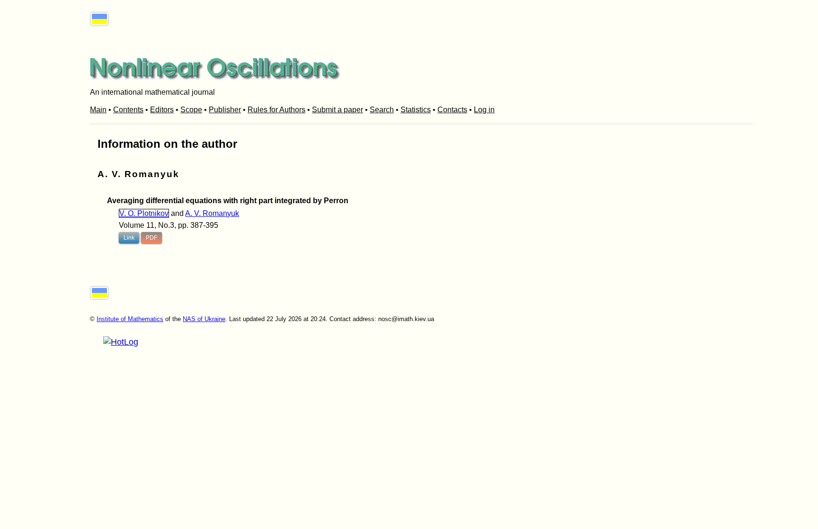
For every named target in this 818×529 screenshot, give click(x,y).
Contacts (452, 110)
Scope (191, 110)
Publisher (225, 110)
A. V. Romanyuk (212, 213)
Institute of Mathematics (130, 319)
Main (98, 110)
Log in (484, 110)
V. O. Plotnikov (144, 213)
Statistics (415, 110)
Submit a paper (337, 110)
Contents (128, 110)
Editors (162, 110)
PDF (151, 237)
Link (129, 237)
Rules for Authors (276, 110)
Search (382, 110)
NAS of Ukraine (204, 319)
